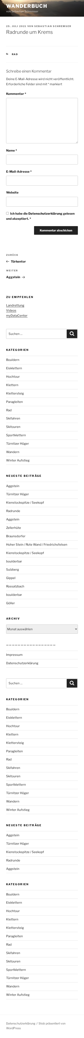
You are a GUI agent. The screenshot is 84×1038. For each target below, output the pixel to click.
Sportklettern (16, 435)
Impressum (14, 655)
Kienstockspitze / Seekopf (25, 502)
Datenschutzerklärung (45, 213)
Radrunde (13, 511)
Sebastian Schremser (52, 26)
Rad (15, 54)
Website (12, 192)
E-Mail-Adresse (19, 171)
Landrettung (15, 305)
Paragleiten (14, 402)
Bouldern (12, 360)
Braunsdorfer (15, 536)
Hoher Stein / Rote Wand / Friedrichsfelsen (36, 544)
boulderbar (14, 561)
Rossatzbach (15, 586)
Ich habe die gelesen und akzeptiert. (40, 216)
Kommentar (16, 94)
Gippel (10, 578)
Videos (11, 310)
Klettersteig (15, 393)
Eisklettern (14, 368)
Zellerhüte (13, 528)
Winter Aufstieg (18, 460)
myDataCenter (17, 315)
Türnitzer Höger (17, 443)
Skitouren (13, 427)
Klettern (12, 385)
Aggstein (12, 486)
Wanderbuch (26, 6)
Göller (10, 603)
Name (11, 150)
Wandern (12, 452)
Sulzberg (12, 569)
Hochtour (13, 376)
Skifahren (13, 418)
